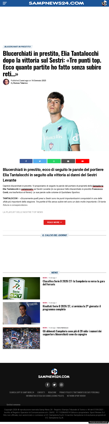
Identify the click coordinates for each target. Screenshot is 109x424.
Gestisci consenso (13, 404)
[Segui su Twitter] (54, 384)
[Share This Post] (54, 161)
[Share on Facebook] (26, 161)
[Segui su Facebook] (47, 384)
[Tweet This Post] (40, 161)
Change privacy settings (98, 422)
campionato (27, 189)
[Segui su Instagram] (61, 384)
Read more (53, 222)
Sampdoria (98, 186)
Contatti (41, 392)
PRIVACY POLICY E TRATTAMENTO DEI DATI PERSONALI (79, 392)
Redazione (52, 392)
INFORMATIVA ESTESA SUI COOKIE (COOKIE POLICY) (45, 395)
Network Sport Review (76, 395)
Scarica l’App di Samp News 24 (21, 392)
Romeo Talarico (20, 83)
